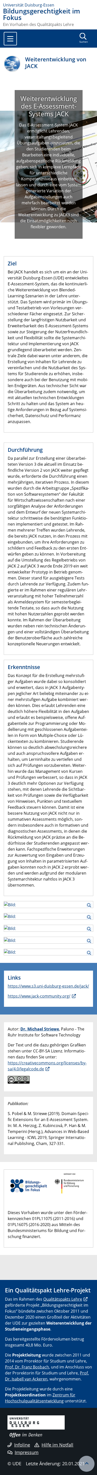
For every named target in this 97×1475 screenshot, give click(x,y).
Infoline (22, 1445)
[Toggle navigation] (10, 38)
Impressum (27, 1452)
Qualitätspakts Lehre (62, 1299)
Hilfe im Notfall (57, 1445)
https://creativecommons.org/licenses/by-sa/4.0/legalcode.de (47, 1066)
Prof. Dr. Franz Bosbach (27, 1367)
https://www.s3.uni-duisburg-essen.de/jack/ (48, 986)
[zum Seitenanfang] (87, 1464)
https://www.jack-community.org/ (39, 996)
